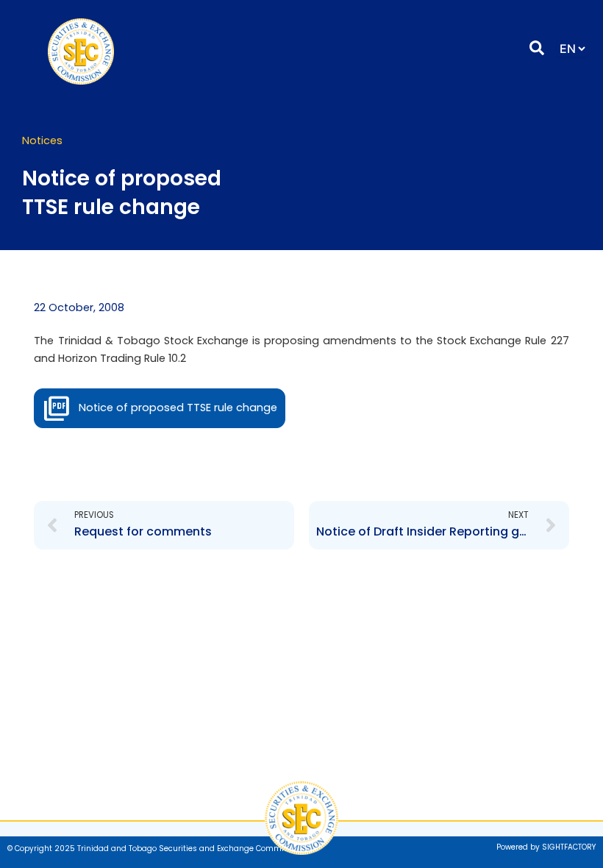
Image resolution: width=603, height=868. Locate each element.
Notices (42, 140)
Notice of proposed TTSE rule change (178, 407)
